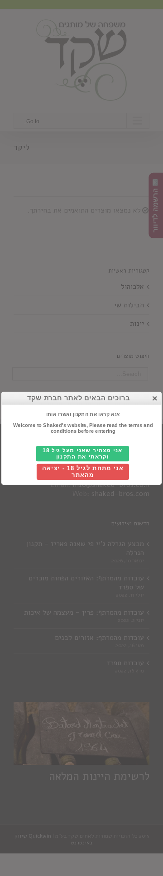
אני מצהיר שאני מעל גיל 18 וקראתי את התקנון (83, 453)
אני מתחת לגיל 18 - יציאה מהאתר (82, 471)
